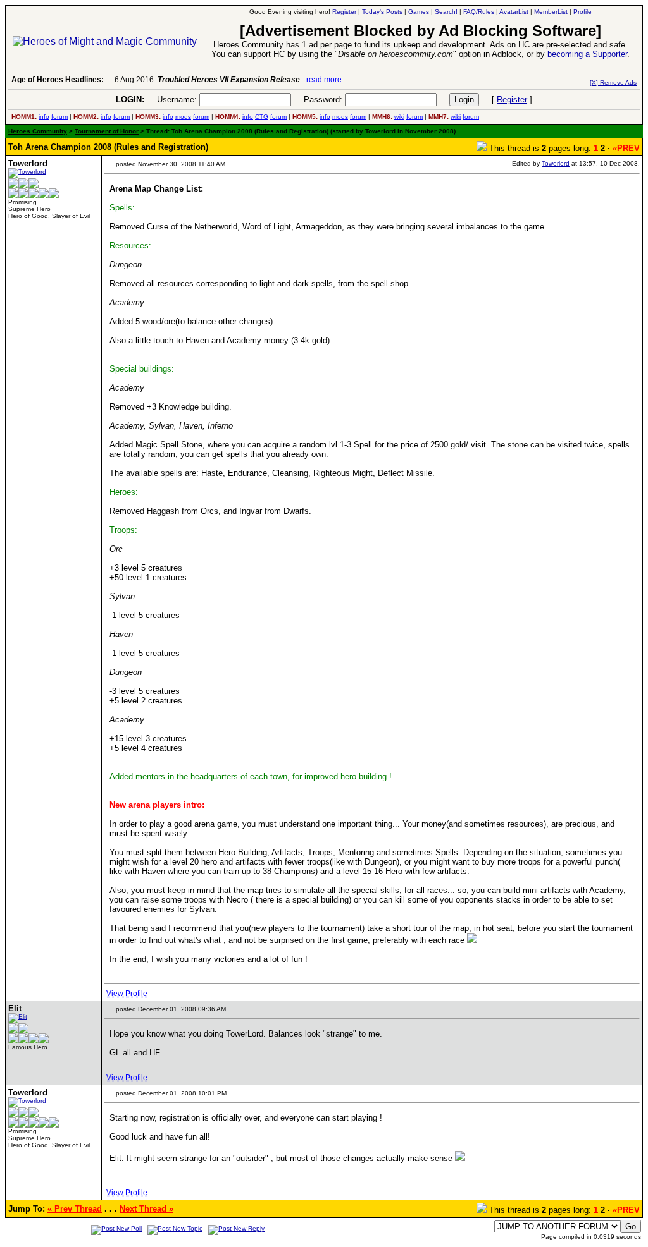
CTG (261, 116)
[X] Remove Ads (613, 82)
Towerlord (556, 163)
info (44, 116)
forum (59, 116)
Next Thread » (146, 1209)
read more (324, 79)
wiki (399, 116)
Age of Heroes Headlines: (57, 79)
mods (183, 116)
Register (512, 99)
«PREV (626, 148)
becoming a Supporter (587, 54)
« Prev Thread (74, 1209)
